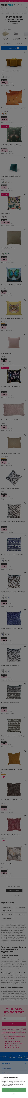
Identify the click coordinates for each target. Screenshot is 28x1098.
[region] (14, 1086)
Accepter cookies (14, 1089)
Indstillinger (14, 1094)
